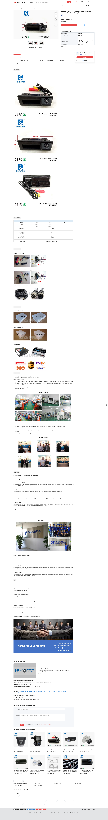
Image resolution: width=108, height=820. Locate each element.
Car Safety (33, 8)
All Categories (17, 5)
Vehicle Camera (35, 691)
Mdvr (46, 691)
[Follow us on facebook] (85, 809)
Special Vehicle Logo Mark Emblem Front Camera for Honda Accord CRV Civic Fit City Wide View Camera (70, 771)
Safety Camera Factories (51, 801)
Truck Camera (63, 691)
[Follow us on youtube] (90, 809)
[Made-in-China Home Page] (20, 2)
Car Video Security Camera (78, 801)
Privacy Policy (71, 816)
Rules (94, 5)
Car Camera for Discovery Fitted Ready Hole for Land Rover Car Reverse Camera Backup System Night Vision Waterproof (37, 749)
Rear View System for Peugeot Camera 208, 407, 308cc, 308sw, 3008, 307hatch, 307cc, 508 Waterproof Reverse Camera (70, 749)
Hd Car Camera (69, 801)
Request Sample (80, 27)
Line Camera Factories (29, 801)
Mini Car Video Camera (28, 803)
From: (19, 709)
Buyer (69, 5)
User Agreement (60, 816)
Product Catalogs (29, 781)
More (14, 805)
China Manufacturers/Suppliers (45, 812)
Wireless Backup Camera (49, 8)
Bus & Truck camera (77, 783)
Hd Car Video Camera (18, 803)
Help (74, 5)
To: (19, 712)
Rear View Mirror (23, 795)
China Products (36, 812)
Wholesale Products (54, 812)
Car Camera (22, 691)
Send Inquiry (68, 25)
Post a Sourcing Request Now (45, 724)
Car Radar (16, 795)
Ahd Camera (18, 692)
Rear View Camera (28, 691)
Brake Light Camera (51, 691)
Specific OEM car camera (38, 785)
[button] (65, 2)
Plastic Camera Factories (18, 801)
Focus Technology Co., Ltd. (46, 816)
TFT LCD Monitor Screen (18, 785)
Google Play (23, 809)
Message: (18, 715)
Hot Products (31, 812)
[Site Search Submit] (69, 2)
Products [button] (31, 2)
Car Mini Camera (61, 801)
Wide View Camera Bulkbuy (39, 803)
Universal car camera (57, 783)
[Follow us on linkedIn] (93, 809)
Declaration (66, 816)
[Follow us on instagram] (89, 809)
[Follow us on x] (87, 809)
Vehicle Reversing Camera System (61, 795)
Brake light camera (37, 783)
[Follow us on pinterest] (92, 809)
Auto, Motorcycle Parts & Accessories (23, 8)
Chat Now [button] (87, 25)
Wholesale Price (60, 812)
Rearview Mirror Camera (49, 795)
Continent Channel (67, 812)
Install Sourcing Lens (41, 809)
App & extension (81, 5)
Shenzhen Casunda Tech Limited (69, 14)
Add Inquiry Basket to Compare (36, 47)
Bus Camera (58, 691)
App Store (16, 809)
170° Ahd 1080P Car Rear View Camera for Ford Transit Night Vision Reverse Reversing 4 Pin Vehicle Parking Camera (87, 771)
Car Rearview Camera (39, 8)
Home (15, 8)
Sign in (93, 2)
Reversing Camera (41, 691)
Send (22, 724)
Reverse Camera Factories (40, 801)
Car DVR (29, 795)
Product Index (73, 812)
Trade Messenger (31, 809)
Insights (77, 812)
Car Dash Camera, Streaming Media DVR (21, 783)
